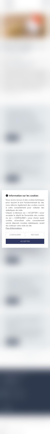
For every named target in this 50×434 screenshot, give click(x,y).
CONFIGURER (15, 235)
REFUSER (35, 235)
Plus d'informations (14, 228)
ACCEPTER (25, 241)
